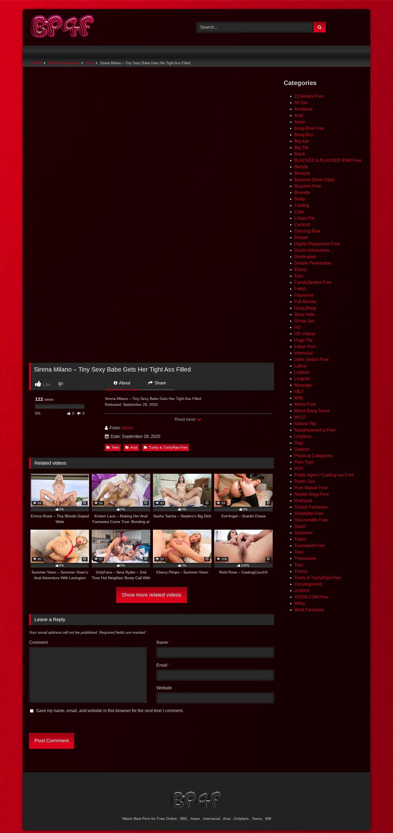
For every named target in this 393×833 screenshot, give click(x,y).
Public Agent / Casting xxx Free (324, 475)
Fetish (300, 288)
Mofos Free (305, 404)
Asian (299, 122)
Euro (298, 276)
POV (298, 468)
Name (163, 642)
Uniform (301, 590)
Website (164, 688)
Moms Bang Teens (312, 410)
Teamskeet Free (309, 545)
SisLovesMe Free (311, 520)
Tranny (300, 571)
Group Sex (304, 321)
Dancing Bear (307, 231)
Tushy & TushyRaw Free (168, 447)
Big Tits (301, 147)
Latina (300, 366)
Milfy (298, 398)
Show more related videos (152, 595)
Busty (299, 199)
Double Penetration (312, 263)
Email (163, 665)
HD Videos (304, 333)
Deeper (301, 237)
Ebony (300, 269)
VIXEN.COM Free (311, 597)
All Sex (301, 102)
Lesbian (302, 372)
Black (299, 154)
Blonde (301, 167)
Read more (185, 419)
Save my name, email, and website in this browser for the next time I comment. (109, 710)
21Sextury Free (308, 96)
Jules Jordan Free (311, 359)
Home (36, 63)
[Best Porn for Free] (62, 27)
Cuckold (302, 224)
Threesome (305, 558)
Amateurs (303, 109)
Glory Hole (304, 314)
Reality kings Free (311, 494)
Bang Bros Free (309, 128)
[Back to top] (376, 817)
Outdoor (302, 449)
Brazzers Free (307, 186)
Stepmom (303, 532)
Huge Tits (303, 340)
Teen (89, 63)
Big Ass (301, 141)
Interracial (303, 353)
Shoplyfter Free (308, 513)
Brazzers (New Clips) (314, 179)
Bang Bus (303, 134)
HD (297, 327)
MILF (299, 391)
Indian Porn (305, 346)
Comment (38, 642)
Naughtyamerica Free (315, 430)
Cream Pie (304, 218)
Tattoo (300, 539)
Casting (301, 205)
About (124, 383)
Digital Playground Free (317, 244)
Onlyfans (302, 436)
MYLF (300, 417)
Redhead (303, 500)
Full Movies (305, 301)
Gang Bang (305, 308)
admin (127, 428)
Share (159, 383)
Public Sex (304, 481)
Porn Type (304, 462)
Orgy (298, 443)
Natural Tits (305, 423)
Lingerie (302, 378)
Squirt (300, 526)
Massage (303, 385)
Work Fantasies (309, 609)
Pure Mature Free (311, 488)
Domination (305, 256)
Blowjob (302, 173)
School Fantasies (311, 507)
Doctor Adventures (311, 250)
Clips (299, 211)
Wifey (299, 603)
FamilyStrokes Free (313, 282)
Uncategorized (308, 584)
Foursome (304, 295)
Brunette (302, 192)
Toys (298, 565)
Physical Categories (63, 63)
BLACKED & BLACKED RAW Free (327, 160)
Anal (133, 447)
